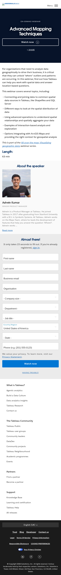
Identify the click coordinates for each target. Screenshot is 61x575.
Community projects (16, 446)
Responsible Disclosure (19, 543)
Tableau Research (15, 405)
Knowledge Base (14, 497)
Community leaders (16, 436)
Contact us (12, 410)
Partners (11, 471)
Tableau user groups (16, 431)
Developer (31, 532)
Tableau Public (14, 426)
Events (10, 461)
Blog (22, 532)
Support (11, 492)
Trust (14, 532)
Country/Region (10, 325)
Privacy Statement (12, 357)
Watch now (27, 42)
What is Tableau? (16, 385)
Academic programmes (17, 456)
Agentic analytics (14, 390)
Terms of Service (23, 538)
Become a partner (15, 482)
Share (31, 50)
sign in (36, 247)
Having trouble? (30, 373)
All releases (12, 512)
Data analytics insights (17, 400)
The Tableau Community (20, 420)
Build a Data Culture (16, 395)
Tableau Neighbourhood (18, 451)
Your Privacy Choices (32, 549)
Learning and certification (19, 502)
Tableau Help (13, 507)
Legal (12, 538)
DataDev (10, 441)
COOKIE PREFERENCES (40, 543)
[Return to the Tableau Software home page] (12, 3)
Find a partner (13, 477)
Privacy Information (40, 538)
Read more (7, 230)
